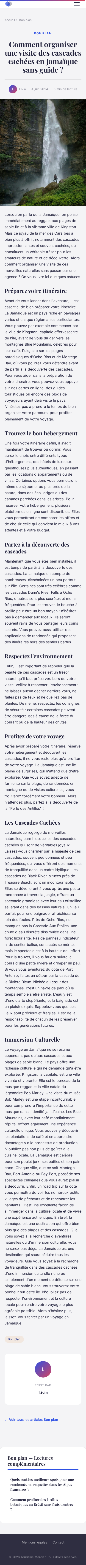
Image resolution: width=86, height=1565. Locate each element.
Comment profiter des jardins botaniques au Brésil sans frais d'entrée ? (42, 1504)
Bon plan (25, 20)
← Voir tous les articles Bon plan (31, 1419)
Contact (58, 1542)
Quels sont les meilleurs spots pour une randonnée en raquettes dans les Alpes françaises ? (42, 1484)
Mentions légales (34, 1542)
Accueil (10, 20)
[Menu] (76, 4)
